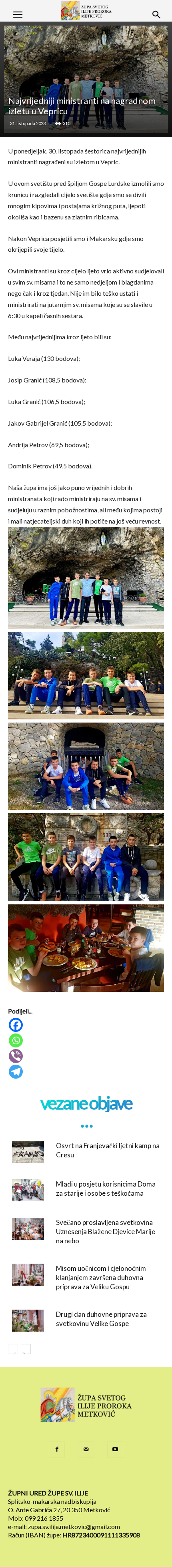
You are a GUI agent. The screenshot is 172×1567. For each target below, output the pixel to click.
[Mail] (86, 1449)
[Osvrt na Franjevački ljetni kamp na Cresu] (28, 1152)
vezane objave (86, 1103)
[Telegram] (87, 1072)
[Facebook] (87, 1025)
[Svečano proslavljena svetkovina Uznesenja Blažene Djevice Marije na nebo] (28, 1229)
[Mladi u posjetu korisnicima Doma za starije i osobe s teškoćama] (28, 1190)
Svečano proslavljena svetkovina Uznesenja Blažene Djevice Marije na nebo (105, 1231)
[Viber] (87, 1056)
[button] (17, 15)
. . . (86, 1121)
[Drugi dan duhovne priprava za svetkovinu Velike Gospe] (28, 1321)
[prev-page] (13, 1349)
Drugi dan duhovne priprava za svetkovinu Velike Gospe (101, 1319)
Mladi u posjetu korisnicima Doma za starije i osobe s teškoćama (106, 1188)
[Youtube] (115, 1449)
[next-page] (26, 1349)
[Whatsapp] (87, 1040)
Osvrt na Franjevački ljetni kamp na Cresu (108, 1150)
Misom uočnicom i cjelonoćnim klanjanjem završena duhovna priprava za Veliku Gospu (101, 1277)
